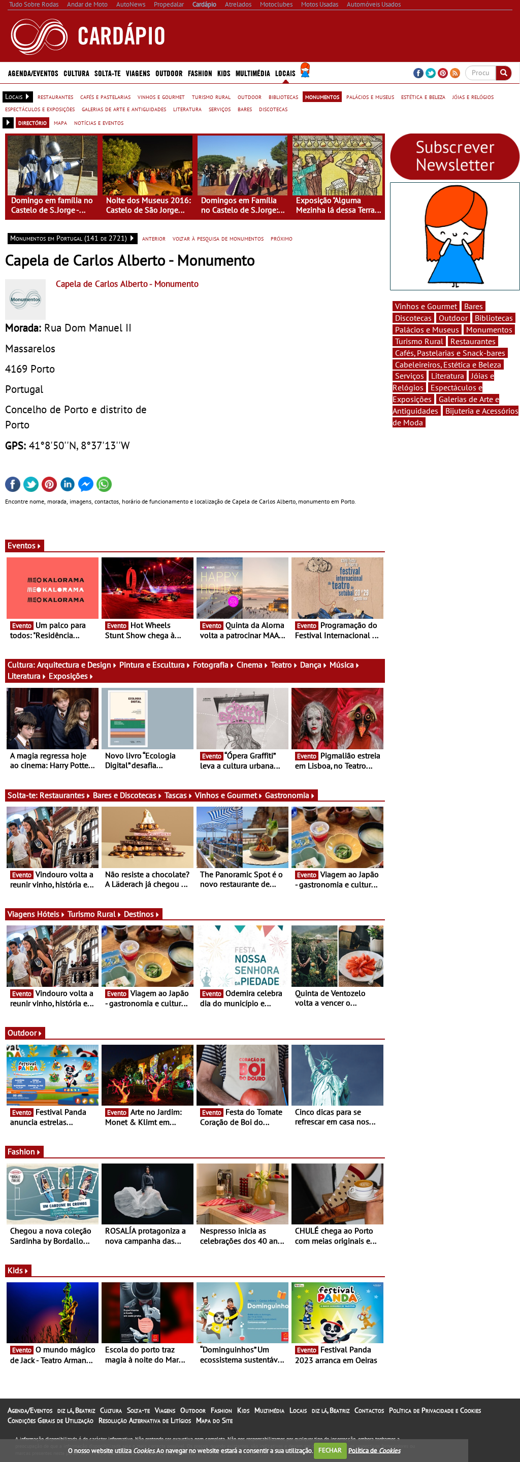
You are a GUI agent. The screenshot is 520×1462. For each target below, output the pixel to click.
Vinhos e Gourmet (226, 795)
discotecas (273, 108)
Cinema (250, 664)
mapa (60, 122)
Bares (473, 306)
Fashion (200, 73)
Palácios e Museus (427, 329)
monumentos (322, 96)
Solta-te (138, 1410)
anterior (154, 238)
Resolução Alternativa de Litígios (145, 1420)
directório (32, 122)
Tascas (176, 795)
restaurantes (55, 96)
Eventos (22, 545)
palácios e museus (370, 96)
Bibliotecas (494, 318)
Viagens (165, 1410)
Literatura (24, 676)
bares (245, 108)
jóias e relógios (473, 96)
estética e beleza (423, 96)
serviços (220, 108)
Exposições (68, 676)
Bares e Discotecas (124, 795)
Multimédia (269, 1410)
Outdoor (169, 73)
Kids (224, 73)
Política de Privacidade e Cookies (435, 1410)
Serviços (409, 376)
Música (342, 664)
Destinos (139, 914)
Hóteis (48, 914)
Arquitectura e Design (74, 664)
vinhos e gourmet (161, 96)
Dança (310, 664)
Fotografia (211, 664)
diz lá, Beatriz (76, 1410)
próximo (281, 238)
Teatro (281, 664)
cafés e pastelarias (105, 96)
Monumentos (489, 329)
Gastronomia (287, 795)
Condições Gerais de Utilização (50, 1420)
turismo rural (211, 96)
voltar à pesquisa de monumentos (218, 238)
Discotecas (413, 318)
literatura (187, 108)
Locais (298, 1410)
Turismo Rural (92, 914)
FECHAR (330, 1450)
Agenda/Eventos (33, 73)
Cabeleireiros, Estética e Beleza (448, 364)
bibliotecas (283, 96)
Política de (374, 1450)
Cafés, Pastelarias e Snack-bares (450, 353)
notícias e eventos (98, 122)
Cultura (111, 1410)
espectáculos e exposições (40, 108)
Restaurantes (62, 795)
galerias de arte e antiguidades (124, 108)
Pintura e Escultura (152, 664)
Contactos (369, 1410)
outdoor (250, 96)
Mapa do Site (214, 1420)
